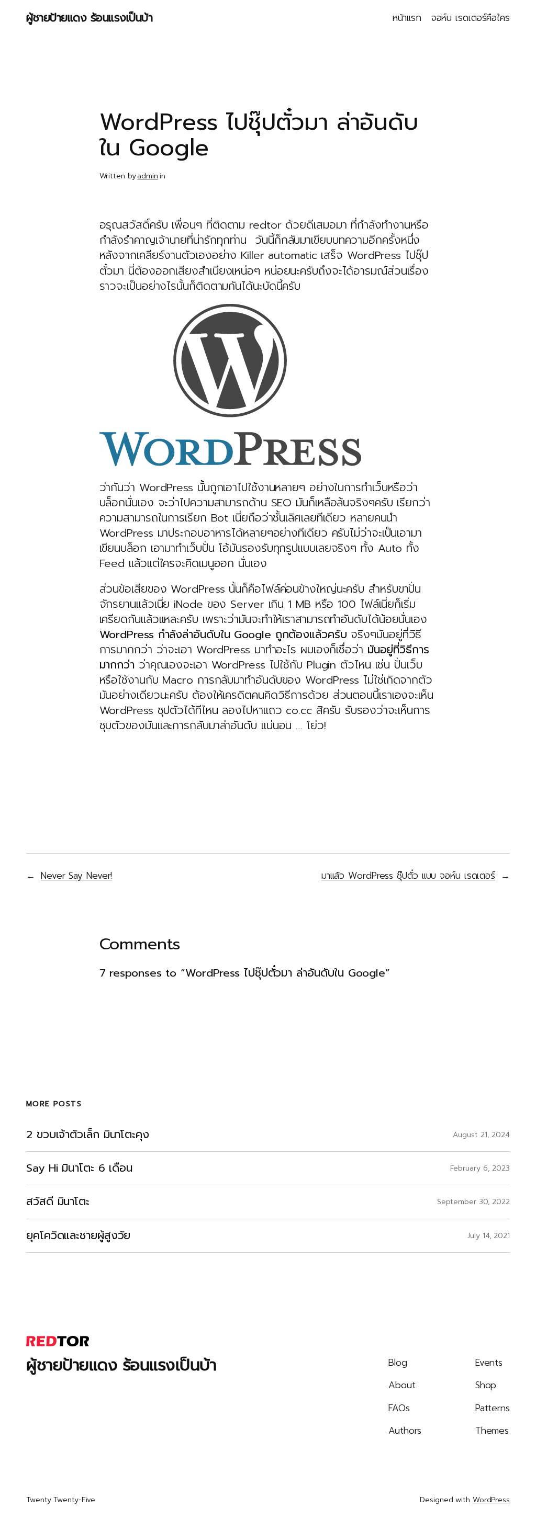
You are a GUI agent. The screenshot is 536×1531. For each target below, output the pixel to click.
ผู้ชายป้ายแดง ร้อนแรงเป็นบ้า (89, 17)
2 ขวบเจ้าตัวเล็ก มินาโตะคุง (87, 1135)
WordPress (491, 1499)
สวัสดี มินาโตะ (58, 1202)
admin (147, 176)
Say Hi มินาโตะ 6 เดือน (79, 1168)
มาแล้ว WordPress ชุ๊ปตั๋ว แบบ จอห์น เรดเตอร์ (408, 875)
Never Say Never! (76, 875)
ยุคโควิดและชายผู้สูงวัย (78, 1236)
